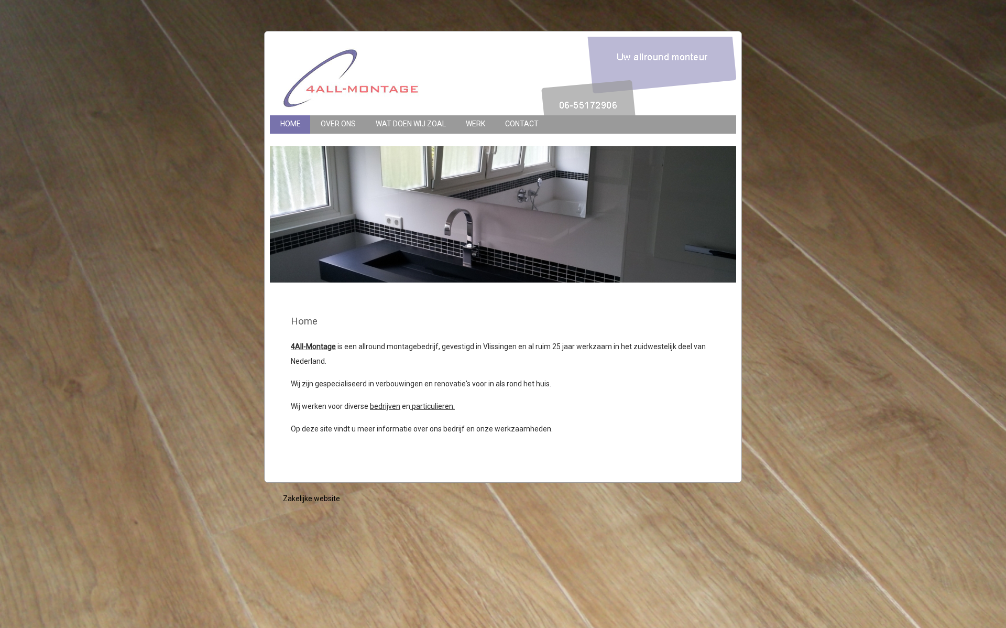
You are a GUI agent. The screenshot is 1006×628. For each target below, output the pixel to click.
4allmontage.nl (422, 76)
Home (290, 124)
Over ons (338, 124)
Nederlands (692, 176)
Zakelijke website (311, 498)
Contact (522, 124)
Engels (702, 176)
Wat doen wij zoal (411, 124)
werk (475, 124)
